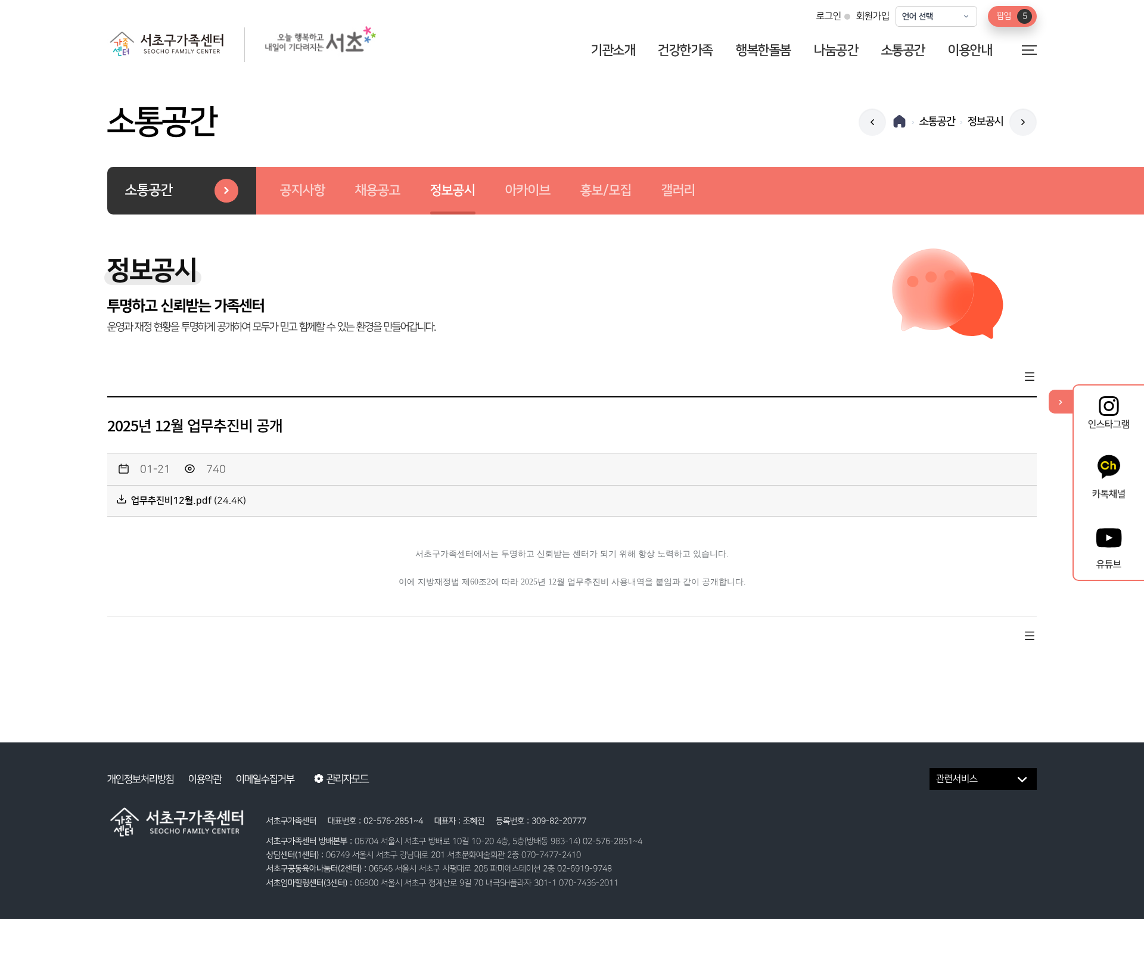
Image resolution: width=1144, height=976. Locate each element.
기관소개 (613, 50)
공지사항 (302, 190)
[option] (302, 191)
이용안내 (970, 50)
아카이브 (528, 190)
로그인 (828, 16)
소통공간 (903, 50)
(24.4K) (188, 500)
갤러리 (678, 190)
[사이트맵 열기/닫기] (1029, 48)
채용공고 (377, 190)
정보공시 (452, 190)
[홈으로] (899, 121)
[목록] (1029, 378)
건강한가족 (685, 50)
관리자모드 (347, 779)
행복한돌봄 (763, 50)
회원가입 (873, 16)
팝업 (1012, 15)
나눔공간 (836, 50)
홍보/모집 (606, 190)
